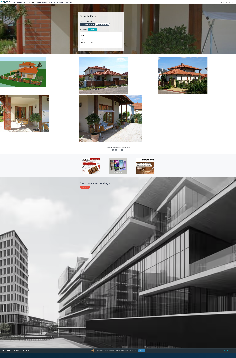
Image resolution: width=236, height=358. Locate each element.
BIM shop (69, 2)
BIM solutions (18, 2)
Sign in (222, 2)
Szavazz (92, 29)
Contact (61, 2)
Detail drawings (42, 2)
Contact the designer (103, 24)
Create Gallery (85, 187)
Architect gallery (30, 2)
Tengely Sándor (88, 16)
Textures (53, 2)
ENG (233, 2)
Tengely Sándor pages (88, 24)
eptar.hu (3, 350)
